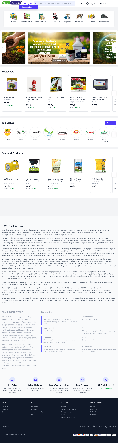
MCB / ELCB (84, 288)
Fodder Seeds (91, 230)
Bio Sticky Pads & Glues (24, 255)
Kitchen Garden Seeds (68, 232)
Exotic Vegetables (35, 232)
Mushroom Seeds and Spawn (52, 235)
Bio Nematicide (79, 253)
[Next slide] (115, 48)
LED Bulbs (25, 292)
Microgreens (55, 232)
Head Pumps (36, 274)
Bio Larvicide (69, 253)
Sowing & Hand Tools (96, 261)
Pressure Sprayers (102, 266)
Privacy (63, 415)
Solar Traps (55, 255)
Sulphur (12, 240)
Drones (23, 261)
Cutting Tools (85, 259)
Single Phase (86, 290)
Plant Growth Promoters (51, 243)
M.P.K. (63, 240)
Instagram (93, 409)
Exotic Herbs (46, 232)
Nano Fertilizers (84, 240)
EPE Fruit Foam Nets (104, 300)
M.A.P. (98, 240)
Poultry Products (42, 284)
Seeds (4, 230)
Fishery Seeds (30, 284)
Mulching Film (44, 298)
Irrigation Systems (98, 274)
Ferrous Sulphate (40, 238)
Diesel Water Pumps (24, 274)
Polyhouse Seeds (82, 232)
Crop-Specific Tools (42, 261)
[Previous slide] (3, 48)
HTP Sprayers (13, 266)
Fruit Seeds (55, 230)
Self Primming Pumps (25, 272)
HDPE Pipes (86, 276)
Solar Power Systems (61, 292)
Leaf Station (70, 263)
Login (92, 3)
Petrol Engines (67, 290)
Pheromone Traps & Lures (42, 255)
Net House (84, 300)
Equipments (5, 259)
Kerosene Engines (55, 290)
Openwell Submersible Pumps (43, 272)
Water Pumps (13, 272)
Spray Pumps (98, 263)
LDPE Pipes (95, 276)
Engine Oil (45, 290)
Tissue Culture (67, 235)
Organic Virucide (84, 251)
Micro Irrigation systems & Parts (16, 276)
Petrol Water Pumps (75, 274)
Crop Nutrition (6, 238)
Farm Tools (30, 261)
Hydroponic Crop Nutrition (83, 263)
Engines (10, 290)
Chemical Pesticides (20, 249)
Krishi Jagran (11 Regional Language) (51, 300)
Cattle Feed (23, 282)
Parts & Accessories (29, 259)
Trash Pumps (87, 274)
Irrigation (4, 272)
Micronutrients (81, 238)
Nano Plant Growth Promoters (32, 243)
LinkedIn (93, 415)
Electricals (12, 288)
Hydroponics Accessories (26, 263)
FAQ (32, 415)
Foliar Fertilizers (38, 240)
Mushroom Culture (36, 235)
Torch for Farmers (36, 292)
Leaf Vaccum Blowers (26, 266)
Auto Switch (21, 288)
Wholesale (64, 230)
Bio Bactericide (30, 253)
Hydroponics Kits (59, 263)
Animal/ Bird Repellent (17, 253)
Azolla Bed (26, 298)
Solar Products (48, 292)
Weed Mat (92, 298)
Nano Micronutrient (94, 238)
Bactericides (32, 249)
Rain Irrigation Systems (34, 276)
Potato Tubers (93, 232)
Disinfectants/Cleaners (100, 249)
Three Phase (95, 290)
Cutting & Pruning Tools (80, 261)
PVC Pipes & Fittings (14, 278)
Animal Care (6, 282)
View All (110, 123)
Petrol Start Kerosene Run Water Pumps (54, 274)
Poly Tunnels (13, 303)
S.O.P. (46, 240)
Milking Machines (44, 282)
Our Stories (5, 412)
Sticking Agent (87, 249)
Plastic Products (16, 298)
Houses (67, 300)
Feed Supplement (84, 282)
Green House (75, 300)
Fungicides (40, 249)
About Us (5, 409)
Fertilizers (15, 238)
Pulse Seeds (11, 232)
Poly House (92, 300)
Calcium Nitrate (55, 240)
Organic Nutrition (74, 243)
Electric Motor (55, 288)
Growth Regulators (75, 249)
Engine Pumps (12, 274)
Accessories (6, 298)
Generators (76, 290)
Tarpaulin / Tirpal (74, 298)
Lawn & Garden (15, 261)
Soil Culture (64, 243)
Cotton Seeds (81, 230)
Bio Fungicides (41, 253)
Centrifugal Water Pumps (62, 272)
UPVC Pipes (26, 278)
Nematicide (64, 249)
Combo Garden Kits (37, 245)
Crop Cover (100, 298)
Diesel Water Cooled (33, 290)
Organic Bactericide (16, 251)
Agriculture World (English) (15, 300)
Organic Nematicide (71, 251)
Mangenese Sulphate (69, 238)
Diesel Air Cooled (20, 290)
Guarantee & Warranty (68, 417)
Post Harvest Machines (72, 259)
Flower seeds (24, 230)
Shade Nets (64, 298)
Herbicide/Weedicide (52, 249)
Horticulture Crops (13, 230)
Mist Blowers (51, 266)
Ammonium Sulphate (26, 238)
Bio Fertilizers (17, 243)
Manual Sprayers (40, 266)
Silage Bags (67, 282)
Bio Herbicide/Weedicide (55, 253)
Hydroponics (13, 263)
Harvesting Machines (43, 259)
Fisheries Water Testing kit (16, 284)
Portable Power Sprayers (87, 266)
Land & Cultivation (97, 259)
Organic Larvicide (58, 251)
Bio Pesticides (90, 253)
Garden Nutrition (24, 245)
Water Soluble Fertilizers (23, 240)
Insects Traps (11, 255)
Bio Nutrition (106, 240)
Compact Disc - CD (31, 300)
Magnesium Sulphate (53, 238)
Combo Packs (64, 255)
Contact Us (5, 406)
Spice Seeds (34, 230)
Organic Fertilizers (102, 243)
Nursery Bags (54, 298)
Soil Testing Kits (15, 268)
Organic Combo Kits (88, 243)
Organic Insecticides (44, 251)
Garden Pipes (76, 276)
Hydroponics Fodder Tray (44, 263)
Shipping (34, 409)
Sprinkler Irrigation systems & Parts (54, 276)
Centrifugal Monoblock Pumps (81, 272)
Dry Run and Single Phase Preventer (38, 288)
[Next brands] (114, 134)
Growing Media (55, 261)
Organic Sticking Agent (98, 251)
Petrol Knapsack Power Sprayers (67, 266)
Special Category (22, 232)
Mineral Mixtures (56, 282)
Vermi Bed (84, 298)
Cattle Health (33, 282)
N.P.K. (93, 240)
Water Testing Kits (27, 268)
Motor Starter (94, 288)
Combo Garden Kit (76, 255)
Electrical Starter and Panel (70, 288)
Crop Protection (7, 249)
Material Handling (57, 259)
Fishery (74, 282)
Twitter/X (93, 412)
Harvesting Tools (66, 261)
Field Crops (72, 230)
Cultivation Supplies (21, 235)
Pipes (69, 276)
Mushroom (10, 235)
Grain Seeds (102, 230)
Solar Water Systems (75, 292)
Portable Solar (88, 292)
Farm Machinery (16, 259)
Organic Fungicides (30, 251)
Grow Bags (34, 298)
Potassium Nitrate (72, 240)
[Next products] (114, 93)
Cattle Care (14, 282)
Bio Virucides (100, 253)
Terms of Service (66, 412)
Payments (34, 406)
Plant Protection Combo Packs (93, 255)
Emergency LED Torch (14, 292)
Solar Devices (98, 292)
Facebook (93, 406)
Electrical (5, 288)
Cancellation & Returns (38, 412)
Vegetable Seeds (45, 230)
